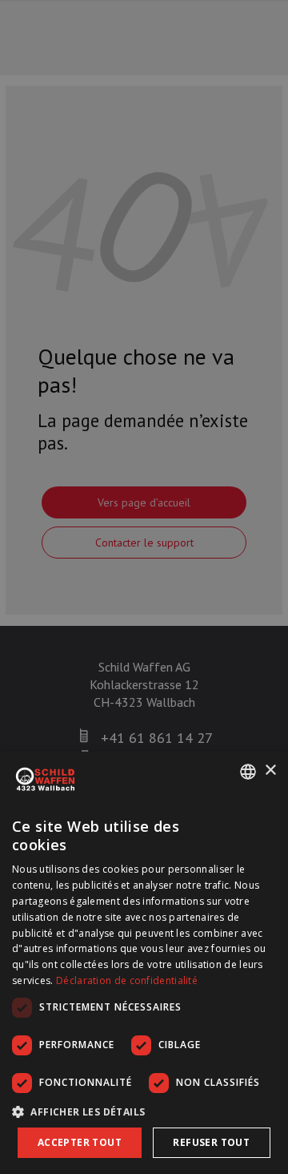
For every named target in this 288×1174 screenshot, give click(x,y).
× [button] (270, 771)
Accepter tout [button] (80, 1142)
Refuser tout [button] (211, 1142)
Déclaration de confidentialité (127, 980)
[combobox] (248, 772)
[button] (144, 1111)
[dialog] (144, 963)
